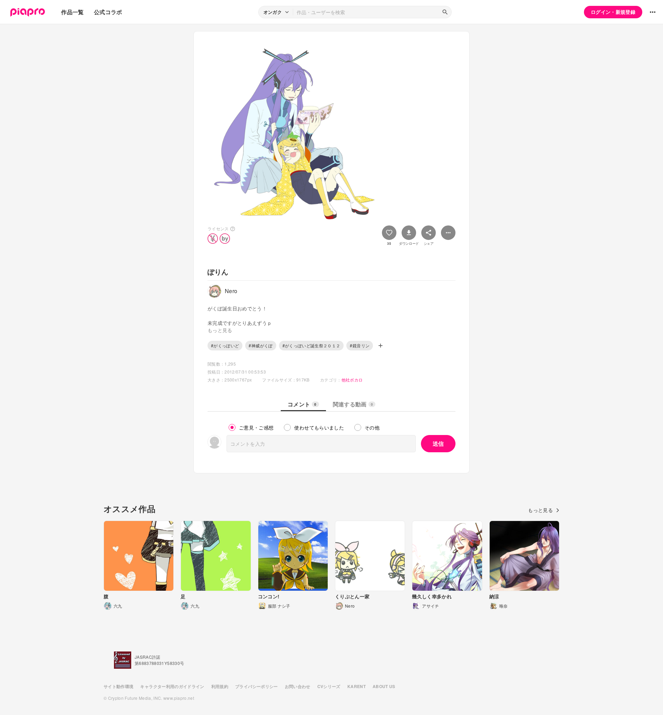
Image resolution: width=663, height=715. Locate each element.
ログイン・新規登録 (613, 11)
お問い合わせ (297, 686)
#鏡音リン (359, 345)
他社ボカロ (352, 380)
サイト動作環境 (118, 686)
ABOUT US (384, 686)
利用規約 (219, 686)
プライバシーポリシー (256, 686)
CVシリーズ (328, 686)
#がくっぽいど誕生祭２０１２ (311, 345)
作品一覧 (72, 12)
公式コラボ (108, 12)
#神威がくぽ (260, 345)
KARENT (356, 686)
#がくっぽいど (225, 345)
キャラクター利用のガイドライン (172, 686)
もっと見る (540, 509)
